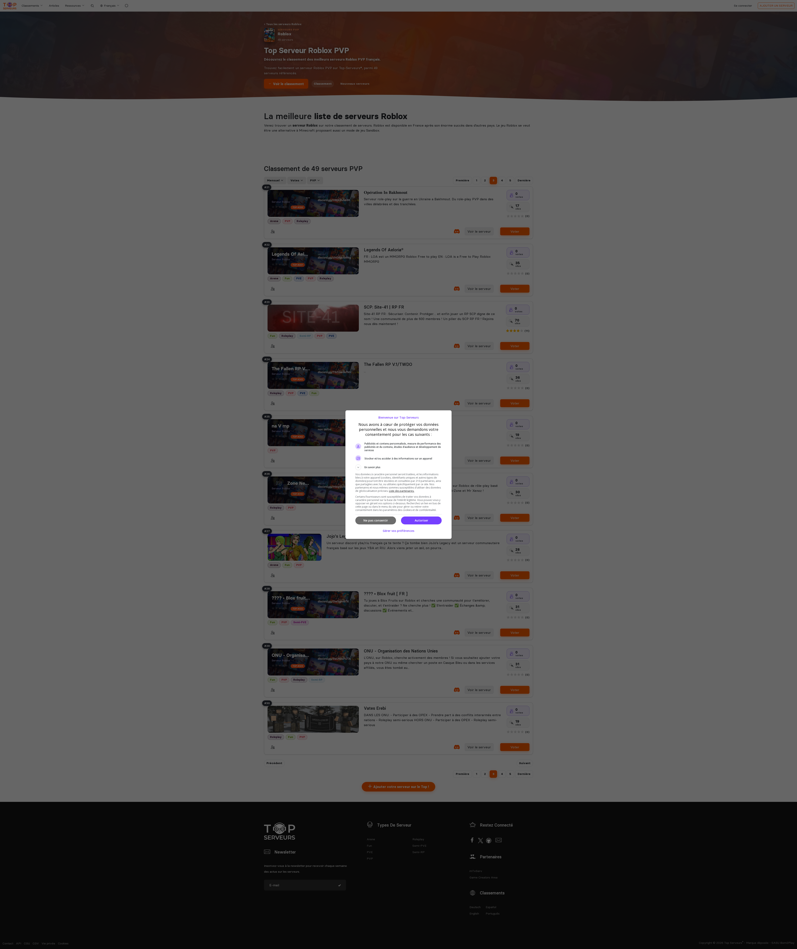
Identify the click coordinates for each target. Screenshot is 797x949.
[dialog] (398, 474)
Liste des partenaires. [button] (401, 491)
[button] (398, 467)
